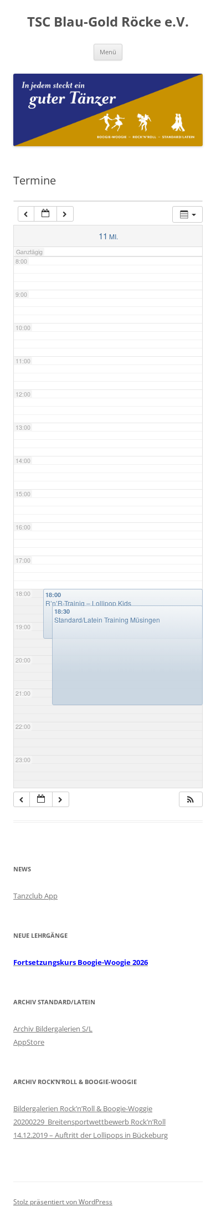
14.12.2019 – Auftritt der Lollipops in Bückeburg (90, 1135)
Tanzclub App (35, 896)
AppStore (28, 1042)
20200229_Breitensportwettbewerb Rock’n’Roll (89, 1122)
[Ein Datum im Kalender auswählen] (45, 214)
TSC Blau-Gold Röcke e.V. (108, 21)
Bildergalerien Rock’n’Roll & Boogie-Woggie (82, 1108)
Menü (108, 52)
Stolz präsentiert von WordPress (62, 1201)
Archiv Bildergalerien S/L (52, 1029)
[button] (190, 799)
